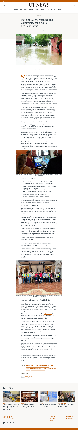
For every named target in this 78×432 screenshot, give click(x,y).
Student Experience (45, 9)
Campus (31, 9)
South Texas (53, 368)
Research (16, 9)
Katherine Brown (48, 314)
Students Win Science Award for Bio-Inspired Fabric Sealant (66, 406)
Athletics (53, 9)
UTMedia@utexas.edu (28, 376)
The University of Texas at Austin (12, 428)
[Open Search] (63, 9)
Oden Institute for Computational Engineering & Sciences (37, 366)
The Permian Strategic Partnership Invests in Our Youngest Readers (28, 406)
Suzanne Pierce (39, 131)
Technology (28, 370)
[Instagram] (72, 5)
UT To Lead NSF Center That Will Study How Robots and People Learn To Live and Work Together (11, 407)
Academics (37, 9)
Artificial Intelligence (30, 365)
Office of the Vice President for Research (34, 368)
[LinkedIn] (74, 5)
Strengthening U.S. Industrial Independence (48, 405)
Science (49, 368)
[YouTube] (70, 5)
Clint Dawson (26, 216)
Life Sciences (50, 365)
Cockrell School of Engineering (41, 365)
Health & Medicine (23, 9)
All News (59, 9)
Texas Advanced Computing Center (38, 370)
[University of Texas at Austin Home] (9, 1)
